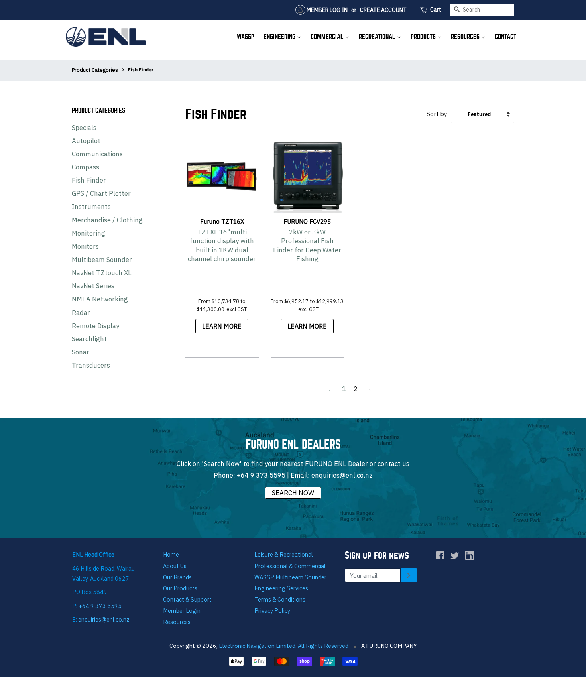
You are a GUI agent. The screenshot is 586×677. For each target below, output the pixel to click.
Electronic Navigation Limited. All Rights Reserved (283, 645)
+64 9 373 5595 (261, 475)
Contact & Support (187, 599)
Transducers (91, 365)
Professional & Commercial (290, 566)
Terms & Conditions (279, 599)
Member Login (182, 610)
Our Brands (177, 577)
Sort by (437, 114)
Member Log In (326, 10)
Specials (84, 127)
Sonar (80, 352)
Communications (97, 154)
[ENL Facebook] (440, 557)
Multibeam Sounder (102, 259)
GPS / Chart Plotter (101, 193)
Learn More (222, 326)
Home (171, 554)
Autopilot (86, 140)
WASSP (245, 36)
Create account (383, 10)
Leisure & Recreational (283, 554)
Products (424, 36)
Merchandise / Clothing (107, 220)
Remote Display (95, 325)
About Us (175, 566)
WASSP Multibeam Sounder (290, 577)
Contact (505, 36)
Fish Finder (89, 180)
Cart (435, 9)
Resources (466, 36)
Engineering (280, 36)
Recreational (378, 36)
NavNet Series (93, 285)
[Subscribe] (409, 575)
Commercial (328, 36)
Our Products (180, 588)
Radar (81, 312)
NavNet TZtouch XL (102, 272)
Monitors (85, 246)
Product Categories (95, 70)
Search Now (293, 492)
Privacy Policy (272, 610)
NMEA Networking (100, 299)
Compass (85, 167)
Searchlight (89, 339)
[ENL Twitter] (454, 557)
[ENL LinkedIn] (469, 557)
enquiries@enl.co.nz (342, 475)
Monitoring (88, 233)
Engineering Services (281, 588)
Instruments (91, 206)
